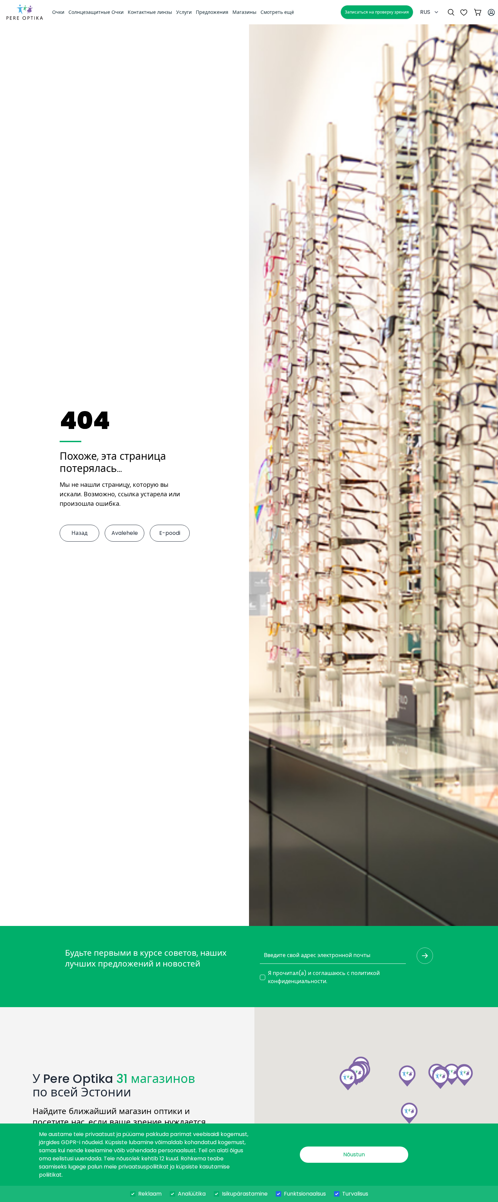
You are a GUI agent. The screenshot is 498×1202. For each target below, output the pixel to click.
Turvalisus (355, 1194)
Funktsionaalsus (305, 1194)
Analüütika (192, 1194)
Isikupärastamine (245, 1194)
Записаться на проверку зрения (377, 12)
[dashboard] (24, 12)
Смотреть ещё (277, 12)
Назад (79, 533)
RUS (425, 12)
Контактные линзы (150, 12)
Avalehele (124, 533)
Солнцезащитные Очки (96, 12)
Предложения (212, 12)
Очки (58, 12)
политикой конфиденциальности (324, 977)
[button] (440, 1078)
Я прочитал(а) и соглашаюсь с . (324, 977)
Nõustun (354, 1154)
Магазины (244, 12)
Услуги (184, 12)
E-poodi (169, 533)
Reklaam (150, 1194)
